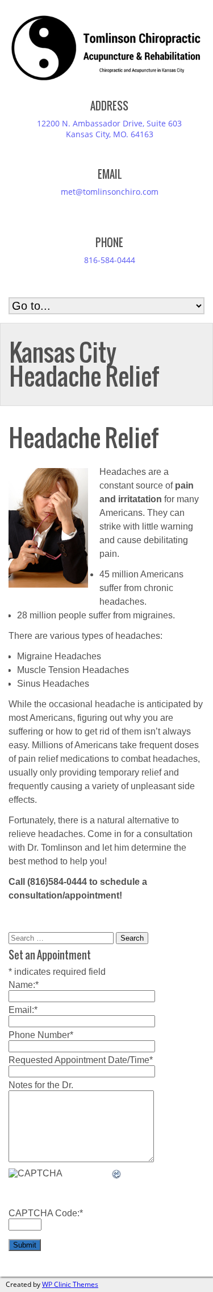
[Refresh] (117, 1174)
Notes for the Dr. (41, 1085)
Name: (24, 985)
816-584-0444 (109, 260)
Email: (23, 1010)
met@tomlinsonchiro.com (109, 191)
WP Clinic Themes (70, 1284)
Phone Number (41, 1035)
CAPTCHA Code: (46, 1213)
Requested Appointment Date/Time (81, 1060)
